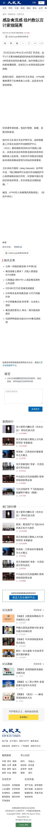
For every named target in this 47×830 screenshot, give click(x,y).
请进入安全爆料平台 (23, 597)
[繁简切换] (41, 44)
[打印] (29, 44)
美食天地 (39, 793)
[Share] (17, 434)
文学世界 (16, 789)
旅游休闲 (29, 797)
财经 (9, 769)
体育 (4, 773)
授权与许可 (24, 741)
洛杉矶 (24, 765)
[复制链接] (23, 43)
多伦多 (31, 765)
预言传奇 (16, 797)
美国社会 (11, 14)
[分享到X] (17, 44)
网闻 (14, 773)
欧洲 (30, 769)
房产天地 (29, 785)
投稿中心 (16, 746)
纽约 (23, 761)
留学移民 (39, 785)
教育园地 (6, 797)
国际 (29, 8)
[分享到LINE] (11, 44)
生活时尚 (39, 789)
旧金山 (31, 761)
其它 (30, 773)
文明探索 (16, 785)
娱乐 (14, 769)
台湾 (41, 8)
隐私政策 (6, 746)
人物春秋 (16, 793)
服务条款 (35, 741)
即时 (11, 8)
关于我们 (14, 741)
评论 (35, 8)
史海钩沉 (6, 793)
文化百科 (6, 785)
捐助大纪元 (36, 746)
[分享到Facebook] (5, 44)
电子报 (5, 741)
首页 (5, 8)
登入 (41, 2)
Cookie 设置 (23, 825)
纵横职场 (29, 793)
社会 (9, 773)
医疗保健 (29, 789)
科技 (4, 769)
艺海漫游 (6, 801)
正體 (34, 3)
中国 (17, 8)
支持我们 (24, 717)
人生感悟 (6, 789)
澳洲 (23, 773)
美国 (23, 8)
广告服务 (25, 746)
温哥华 (24, 769)
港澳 (14, 765)
